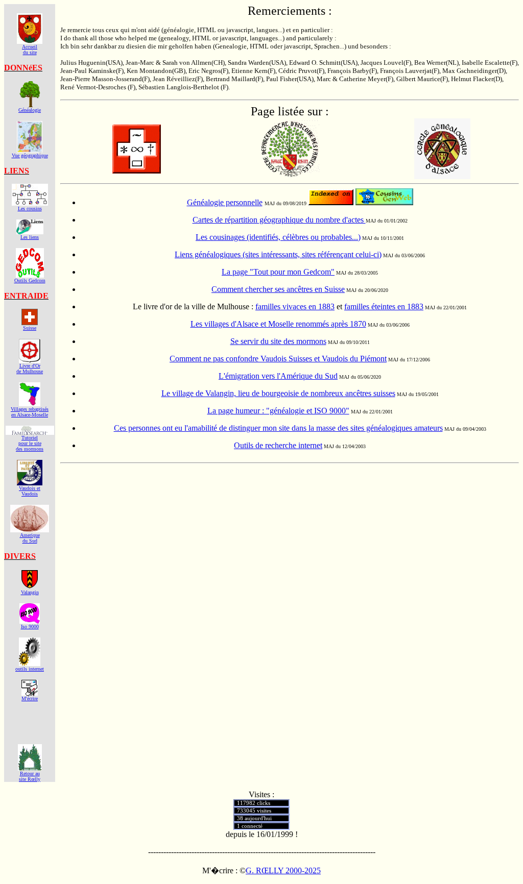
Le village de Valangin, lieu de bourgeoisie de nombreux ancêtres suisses (278, 393)
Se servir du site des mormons (278, 341)
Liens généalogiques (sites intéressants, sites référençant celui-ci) (278, 254)
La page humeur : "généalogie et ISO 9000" (278, 410)
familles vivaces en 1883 (295, 306)
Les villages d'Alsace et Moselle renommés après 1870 (278, 324)
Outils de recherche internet (278, 445)
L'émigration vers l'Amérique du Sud (278, 376)
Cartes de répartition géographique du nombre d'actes (279, 219)
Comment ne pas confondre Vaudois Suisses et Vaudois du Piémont (278, 358)
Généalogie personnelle (225, 202)
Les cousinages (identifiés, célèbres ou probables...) (278, 237)
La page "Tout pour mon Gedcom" (278, 271)
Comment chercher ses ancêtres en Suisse (278, 289)
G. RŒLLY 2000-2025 (283, 870)
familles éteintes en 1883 (383, 306)
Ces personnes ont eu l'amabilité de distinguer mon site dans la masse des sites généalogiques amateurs (278, 428)
